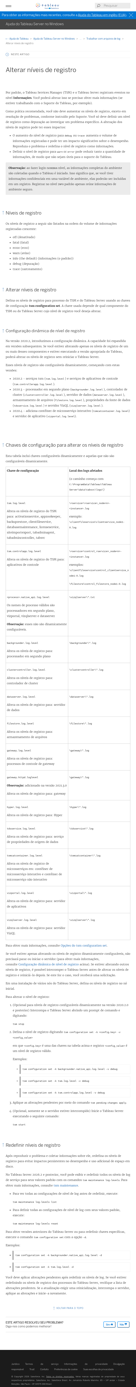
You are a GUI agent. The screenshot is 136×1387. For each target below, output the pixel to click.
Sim (108, 1324)
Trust (32, 1369)
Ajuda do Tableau (19, 38)
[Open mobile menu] (8, 6)
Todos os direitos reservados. (60, 1376)
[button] (7, 54)
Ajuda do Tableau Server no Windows (54, 38)
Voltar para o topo (70, 1308)
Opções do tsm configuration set (84, 945)
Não (122, 1324)
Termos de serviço (41, 1364)
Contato (44, 1369)
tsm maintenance (66, 1185)
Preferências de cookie (66, 1369)
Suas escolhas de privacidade (98, 1369)
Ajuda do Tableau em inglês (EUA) (102, 15)
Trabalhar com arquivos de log (103, 38)
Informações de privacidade (86, 1364)
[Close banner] (131, 15)
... (81, 38)
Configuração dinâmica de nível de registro (48, 964)
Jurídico (15, 1364)
